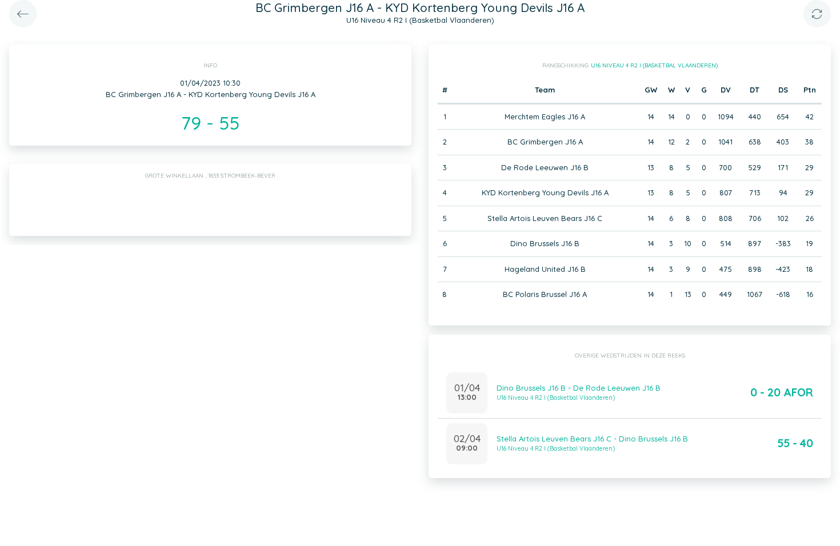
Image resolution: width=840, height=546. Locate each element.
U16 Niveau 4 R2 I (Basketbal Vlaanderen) (654, 65)
